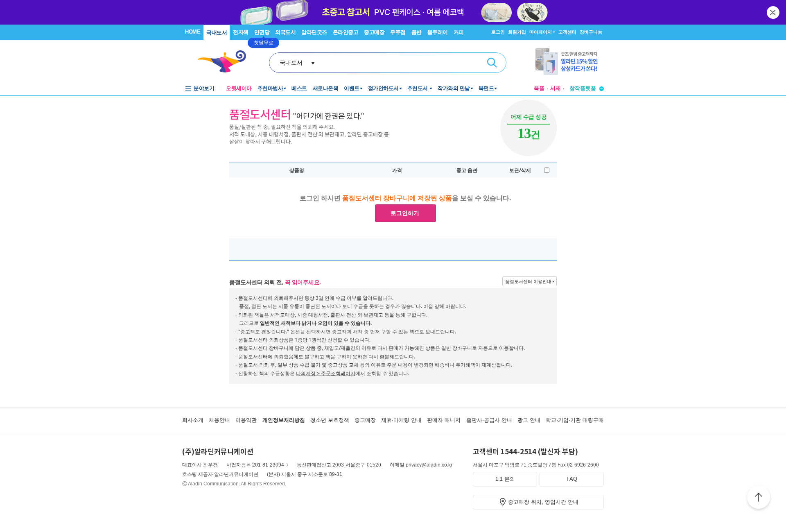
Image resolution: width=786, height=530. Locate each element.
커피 (459, 32)
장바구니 (591, 31)
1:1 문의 (505, 479)
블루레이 (437, 32)
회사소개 (192, 420)
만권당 (262, 32)
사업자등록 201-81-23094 (255, 465)
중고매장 (374, 32)
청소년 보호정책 (329, 420)
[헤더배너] (569, 61)
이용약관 (246, 420)
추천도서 (418, 88)
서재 (555, 88)
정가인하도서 (383, 88)
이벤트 (351, 88)
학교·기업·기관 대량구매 (575, 420)
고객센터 (567, 31)
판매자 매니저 (444, 420)
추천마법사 (270, 88)
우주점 (398, 32)
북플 (539, 88)
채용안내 (219, 420)
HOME (192, 32)
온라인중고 (346, 32)
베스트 (299, 88)
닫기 (773, 12)
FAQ (572, 479)
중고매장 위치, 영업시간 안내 (543, 502)
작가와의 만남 (454, 88)
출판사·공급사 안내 (489, 420)
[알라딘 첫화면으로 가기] (225, 61)
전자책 (240, 32)
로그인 (498, 31)
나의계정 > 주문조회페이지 (325, 373)
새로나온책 (326, 88)
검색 (492, 62)
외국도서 (285, 32)
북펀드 (486, 88)
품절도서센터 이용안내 (528, 281)
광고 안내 (528, 420)
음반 (416, 32)
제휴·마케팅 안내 (401, 420)
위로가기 (758, 498)
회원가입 (517, 31)
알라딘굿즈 (314, 32)
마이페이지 (540, 31)
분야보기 (204, 88)
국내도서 (216, 32)
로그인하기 (405, 213)
